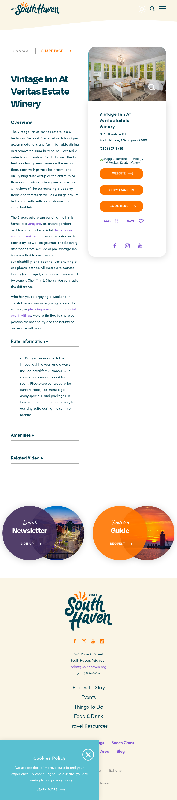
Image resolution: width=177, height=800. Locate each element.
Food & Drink (88, 715)
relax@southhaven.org (88, 666)
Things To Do (88, 706)
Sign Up (27, 543)
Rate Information (28, 341)
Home (22, 50)
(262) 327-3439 (111, 148)
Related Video (25, 458)
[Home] (35, 8)
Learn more (47, 789)
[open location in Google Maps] (123, 160)
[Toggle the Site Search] (152, 8)
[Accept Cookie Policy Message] (88, 755)
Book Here (119, 206)
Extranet (116, 770)
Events (88, 696)
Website (119, 173)
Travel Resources (88, 725)
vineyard (34, 223)
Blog (121, 751)
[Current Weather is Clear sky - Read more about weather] (142, 9)
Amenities (21, 435)
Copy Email (119, 190)
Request (117, 543)
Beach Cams (122, 742)
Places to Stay (88, 687)
